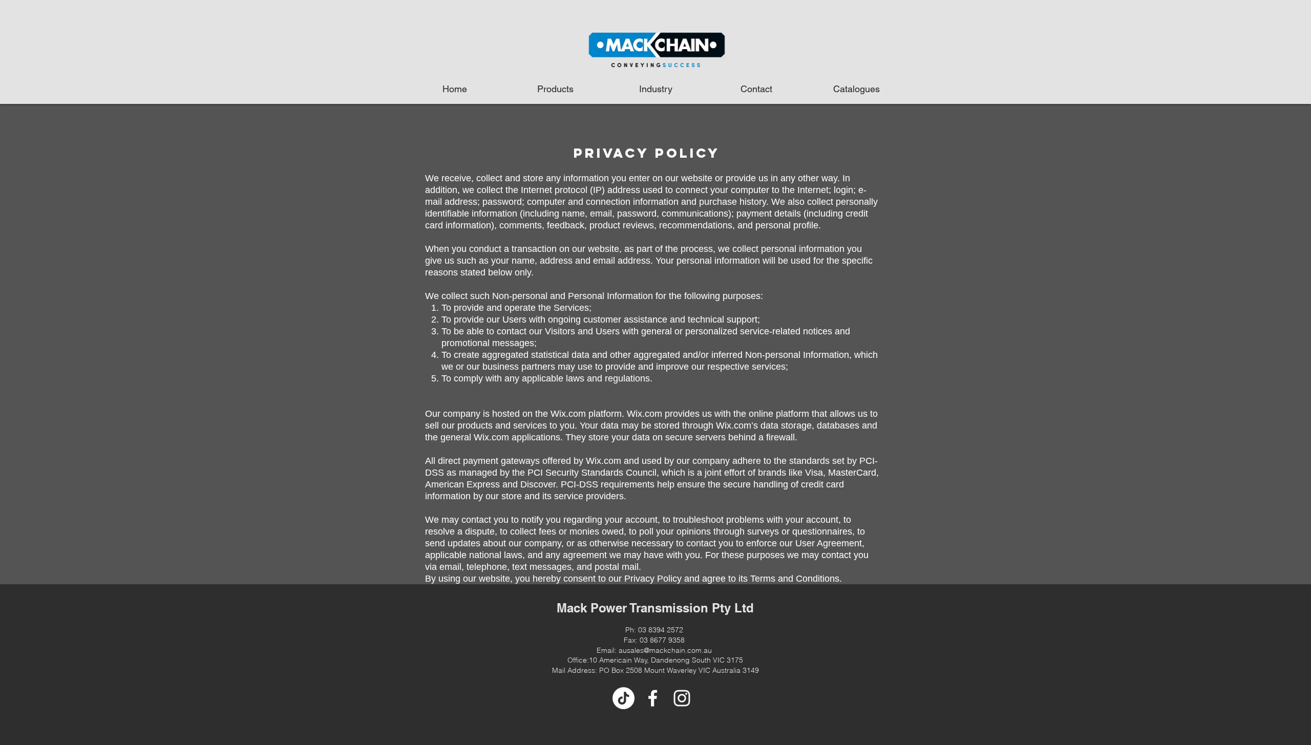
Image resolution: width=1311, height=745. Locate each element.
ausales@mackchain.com (660, 650)
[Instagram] (682, 698)
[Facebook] (653, 698)
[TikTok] (623, 698)
